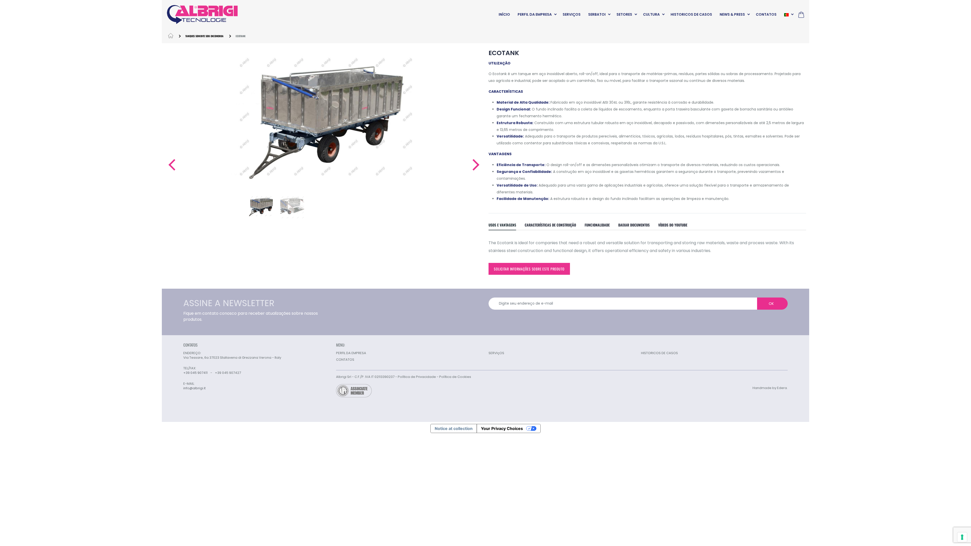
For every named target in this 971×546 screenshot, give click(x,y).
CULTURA (651, 14)
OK (771, 303)
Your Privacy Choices (502, 428)
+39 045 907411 (195, 372)
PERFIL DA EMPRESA (535, 14)
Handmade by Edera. (770, 387)
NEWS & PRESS (732, 14)
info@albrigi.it (194, 388)
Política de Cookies (455, 376)
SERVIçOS (572, 14)
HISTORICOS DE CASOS (691, 14)
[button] (171, 164)
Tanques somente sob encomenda (204, 36)
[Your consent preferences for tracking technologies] (962, 537)
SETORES (624, 14)
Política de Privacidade (417, 376)
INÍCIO (504, 14)
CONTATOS (766, 14)
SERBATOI (597, 14)
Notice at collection (454, 428)
